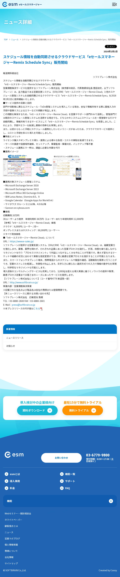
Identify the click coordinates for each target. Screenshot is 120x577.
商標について (11, 550)
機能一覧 (70, 474)
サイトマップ (11, 563)
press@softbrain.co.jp (23, 304)
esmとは (15, 474)
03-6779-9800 (98, 455)
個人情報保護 (11, 544)
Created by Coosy (108, 570)
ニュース (14, 39)
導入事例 (15, 481)
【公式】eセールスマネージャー (48, 4)
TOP (6, 39)
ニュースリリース (14, 337)
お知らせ (10, 345)
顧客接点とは (11, 526)
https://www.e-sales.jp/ (22, 241)
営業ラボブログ (12, 538)
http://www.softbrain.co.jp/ (24, 282)
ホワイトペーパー (13, 519)
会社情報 (9, 557)
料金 (12, 488)
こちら (36, 308)
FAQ (67, 488)
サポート (70, 481)
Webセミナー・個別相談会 (18, 513)
